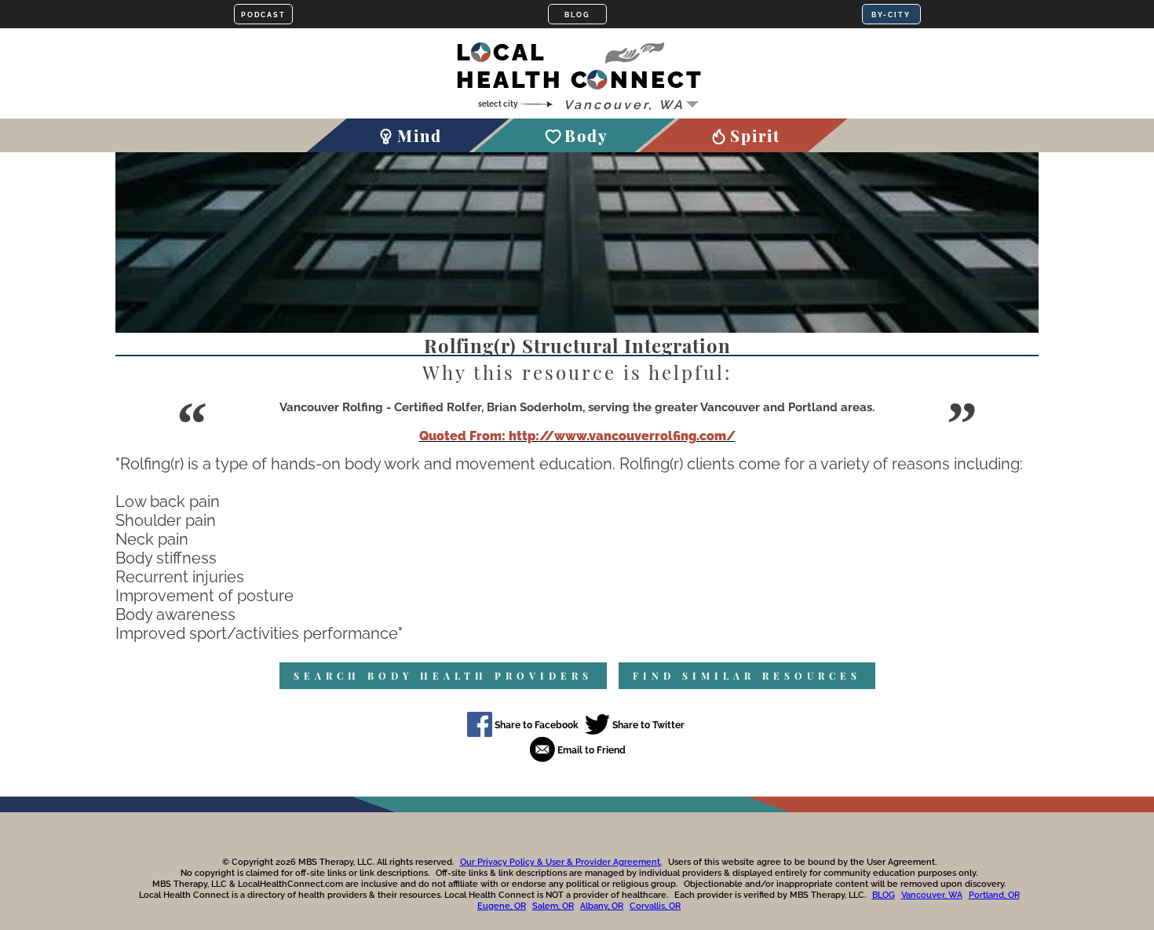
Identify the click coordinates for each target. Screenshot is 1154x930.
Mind (419, 135)
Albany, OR (601, 906)
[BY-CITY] (891, 14)
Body (586, 135)
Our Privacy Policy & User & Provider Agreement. (561, 862)
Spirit (755, 135)
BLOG (883, 895)
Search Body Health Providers (443, 675)
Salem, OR (553, 906)
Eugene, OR (501, 906)
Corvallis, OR (655, 906)
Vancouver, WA (931, 895)
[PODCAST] (263, 14)
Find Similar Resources (747, 675)
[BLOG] (577, 14)
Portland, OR (994, 895)
